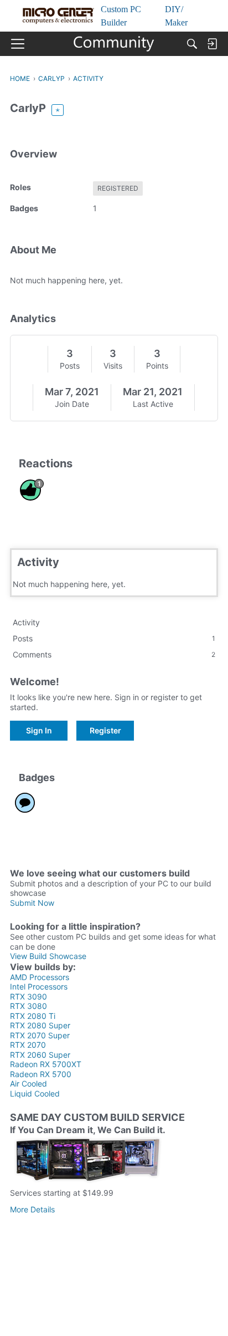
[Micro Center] (114, 44)
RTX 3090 (28, 996)
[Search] (192, 44)
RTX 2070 (28, 1044)
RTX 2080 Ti (32, 1016)
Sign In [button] (39, 730)
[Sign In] (212, 44)
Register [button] (105, 730)
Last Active (153, 404)
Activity (26, 622)
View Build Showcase (48, 956)
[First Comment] (24, 802)
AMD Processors (39, 977)
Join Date (72, 404)
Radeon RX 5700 (40, 1074)
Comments (114, 654)
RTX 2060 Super (40, 1054)
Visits (112, 365)
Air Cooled (28, 1083)
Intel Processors (39, 986)
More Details (32, 1209)
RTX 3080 (28, 1006)
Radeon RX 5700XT (45, 1064)
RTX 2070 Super (40, 1035)
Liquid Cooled (35, 1093)
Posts (70, 365)
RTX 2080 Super (40, 1025)
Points (157, 365)
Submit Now (32, 902)
